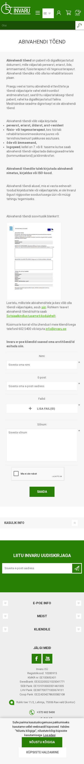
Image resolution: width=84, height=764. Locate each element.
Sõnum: (42, 424)
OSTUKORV (68, 13)
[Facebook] (36, 659)
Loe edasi (49, 735)
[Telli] (76, 568)
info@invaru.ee (56, 329)
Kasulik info (14, 523)
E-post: (42, 377)
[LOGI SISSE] (59, 13)
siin (43, 307)
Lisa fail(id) (46, 408)
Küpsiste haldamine (42, 752)
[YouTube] (47, 659)
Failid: (42, 398)
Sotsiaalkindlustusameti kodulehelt (31, 316)
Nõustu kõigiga (42, 742)
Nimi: (42, 356)
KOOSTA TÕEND (78, 13)
